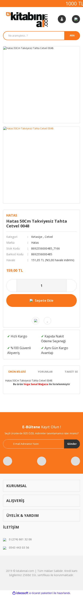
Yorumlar (45, 371)
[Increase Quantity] (71, 285)
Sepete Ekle (44, 300)
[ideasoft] (20, 593)
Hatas (11, 215)
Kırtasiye (36, 237)
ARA (72, 35)
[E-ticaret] (41, 593)
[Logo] (27, 19)
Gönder (72, 444)
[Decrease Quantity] (11, 285)
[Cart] (76, 19)
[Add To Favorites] (47, 320)
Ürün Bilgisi (17, 371)
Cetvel (49, 237)
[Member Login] (62, 19)
